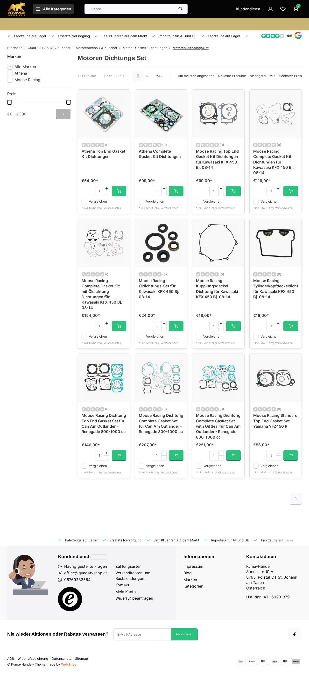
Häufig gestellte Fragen (85, 566)
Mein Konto (125, 591)
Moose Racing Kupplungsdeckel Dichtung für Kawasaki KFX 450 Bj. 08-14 (217, 288)
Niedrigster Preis (262, 76)
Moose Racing (27, 79)
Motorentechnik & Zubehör (96, 48)
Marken (190, 579)
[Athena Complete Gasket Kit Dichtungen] (161, 114)
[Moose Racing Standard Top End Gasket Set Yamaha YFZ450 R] (276, 378)
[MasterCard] (263, 661)
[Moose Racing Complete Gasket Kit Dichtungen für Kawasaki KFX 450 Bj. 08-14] (276, 114)
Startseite (14, 48)
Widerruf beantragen (134, 598)
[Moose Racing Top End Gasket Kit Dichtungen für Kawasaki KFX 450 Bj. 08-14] (218, 114)
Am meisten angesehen (196, 76)
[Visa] (274, 661)
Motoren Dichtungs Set (191, 48)
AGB (10, 658)
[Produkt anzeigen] (119, 191)
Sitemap (81, 658)
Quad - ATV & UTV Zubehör (49, 48)
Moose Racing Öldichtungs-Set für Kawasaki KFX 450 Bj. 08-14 (159, 288)
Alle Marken (25, 66)
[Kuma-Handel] (16, 9)
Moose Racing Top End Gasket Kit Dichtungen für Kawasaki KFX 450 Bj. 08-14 (217, 159)
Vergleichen (98, 201)
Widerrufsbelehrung (33, 658)
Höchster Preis (290, 76)
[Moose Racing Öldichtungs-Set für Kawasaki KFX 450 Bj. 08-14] (161, 243)
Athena (20, 73)
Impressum (193, 566)
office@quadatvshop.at (85, 572)
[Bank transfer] (241, 661)
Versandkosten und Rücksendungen (132, 575)
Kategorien (193, 586)
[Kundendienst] (99, 557)
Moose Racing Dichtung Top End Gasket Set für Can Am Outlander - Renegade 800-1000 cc (104, 423)
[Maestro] (285, 661)
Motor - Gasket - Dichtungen (145, 48)
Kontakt (122, 584)
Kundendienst (248, 9)
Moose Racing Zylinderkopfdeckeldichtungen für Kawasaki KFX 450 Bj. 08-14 (275, 288)
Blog (187, 572)
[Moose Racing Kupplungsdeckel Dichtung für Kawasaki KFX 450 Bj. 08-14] (218, 243)
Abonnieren (184, 634)
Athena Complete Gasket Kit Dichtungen (160, 154)
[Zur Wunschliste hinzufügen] (122, 97)
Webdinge (68, 664)
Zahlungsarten (128, 566)
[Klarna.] (296, 661)
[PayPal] (252, 661)
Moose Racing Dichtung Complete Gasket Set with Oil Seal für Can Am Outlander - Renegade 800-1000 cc (218, 426)
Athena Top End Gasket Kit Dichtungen (103, 154)
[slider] (9, 102)
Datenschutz (61, 658)
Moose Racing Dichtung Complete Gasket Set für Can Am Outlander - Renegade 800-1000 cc (161, 423)
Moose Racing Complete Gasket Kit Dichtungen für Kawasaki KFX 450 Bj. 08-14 (273, 162)
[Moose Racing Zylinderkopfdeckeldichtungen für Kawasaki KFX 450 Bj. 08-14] (276, 243)
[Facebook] (294, 634)
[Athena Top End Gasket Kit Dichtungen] (104, 114)
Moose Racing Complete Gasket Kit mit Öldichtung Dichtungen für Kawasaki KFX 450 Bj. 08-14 (102, 294)
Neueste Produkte (232, 76)
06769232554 (77, 579)
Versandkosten (112, 208)
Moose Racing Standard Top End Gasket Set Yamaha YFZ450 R (275, 421)
